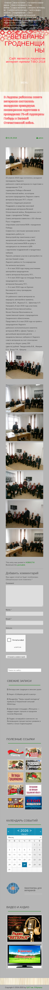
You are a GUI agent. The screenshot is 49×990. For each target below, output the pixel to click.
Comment (10, 583)
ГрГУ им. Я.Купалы (34, 987)
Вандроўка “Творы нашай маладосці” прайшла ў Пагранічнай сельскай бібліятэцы (23, 701)
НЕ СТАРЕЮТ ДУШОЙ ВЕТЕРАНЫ (26, 18)
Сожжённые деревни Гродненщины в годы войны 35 (22, 22)
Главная (7, 3)
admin (40, 138)
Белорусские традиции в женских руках (25, 689)
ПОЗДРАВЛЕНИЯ (19, 13)
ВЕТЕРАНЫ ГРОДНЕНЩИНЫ (25, 43)
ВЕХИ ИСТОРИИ (19, 3)
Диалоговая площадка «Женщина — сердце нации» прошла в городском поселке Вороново (23, 711)
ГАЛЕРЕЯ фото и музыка (18, 10)
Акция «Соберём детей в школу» (22, 694)
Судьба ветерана (19, 8)
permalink (21, 565)
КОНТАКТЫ (17, 28)
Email (8, 619)
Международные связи (18, 25)
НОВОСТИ (30, 562)
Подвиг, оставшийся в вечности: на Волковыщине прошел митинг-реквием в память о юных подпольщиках (24, 721)
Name (8, 610)
